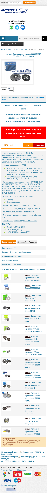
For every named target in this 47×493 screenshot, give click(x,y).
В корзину (28, 145)
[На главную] (14, 11)
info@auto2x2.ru (17, 23)
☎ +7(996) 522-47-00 (16, 21)
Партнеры (21, 470)
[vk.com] (22, 29)
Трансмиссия (15, 252)
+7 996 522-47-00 (10, 461)
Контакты (12, 470)
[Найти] (44, 38)
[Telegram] (17, 29)
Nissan (5, 99)
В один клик (39, 145)
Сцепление (26, 252)
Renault (40, 97)
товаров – (10, 44)
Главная (4, 470)
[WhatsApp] (11, 29)
